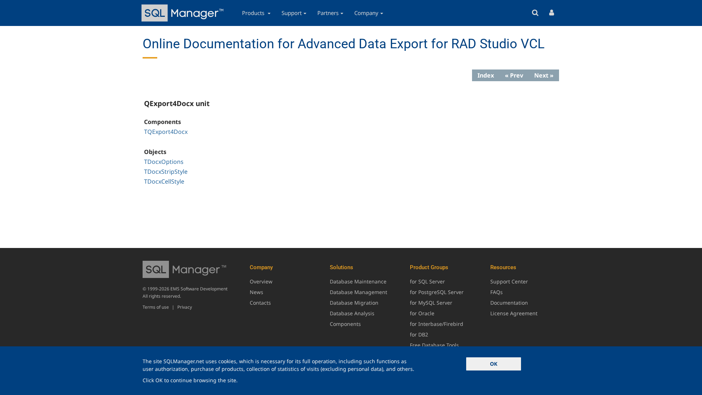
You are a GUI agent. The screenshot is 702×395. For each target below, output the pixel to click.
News (256, 292)
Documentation (509, 302)
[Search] (535, 13)
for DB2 (419, 334)
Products (254, 12)
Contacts (260, 302)
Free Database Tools (434, 345)
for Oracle (422, 313)
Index (486, 75)
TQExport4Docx (166, 132)
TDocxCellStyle (164, 181)
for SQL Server (427, 281)
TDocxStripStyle (166, 172)
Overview (261, 281)
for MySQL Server (431, 302)
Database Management (358, 292)
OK (493, 363)
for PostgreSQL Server (437, 292)
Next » (544, 75)
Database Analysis (352, 313)
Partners (328, 12)
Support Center (509, 281)
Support (292, 12)
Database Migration (354, 302)
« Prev (514, 75)
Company (366, 12)
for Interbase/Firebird (436, 323)
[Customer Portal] (551, 13)
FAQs (496, 292)
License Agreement (513, 313)
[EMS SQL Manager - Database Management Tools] (183, 13)
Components (345, 323)
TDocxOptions (164, 162)
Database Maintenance (358, 281)
